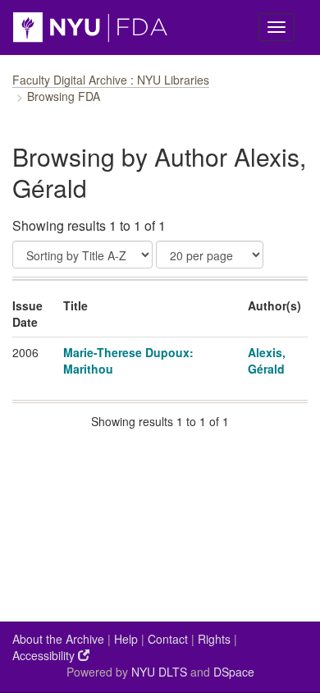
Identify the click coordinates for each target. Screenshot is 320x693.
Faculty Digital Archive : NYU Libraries (110, 79)
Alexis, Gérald (267, 360)
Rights (214, 639)
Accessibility (45, 655)
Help (126, 639)
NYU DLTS (159, 671)
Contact (168, 639)
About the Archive (58, 639)
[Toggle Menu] (276, 27)
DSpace (233, 671)
